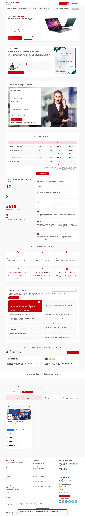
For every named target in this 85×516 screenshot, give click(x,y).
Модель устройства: (15, 101)
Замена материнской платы (16, 146)
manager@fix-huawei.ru (64, 477)
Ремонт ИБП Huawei (37, 478)
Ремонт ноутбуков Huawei (38, 466)
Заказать (71, 146)
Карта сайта (8, 497)
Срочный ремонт (22, 8)
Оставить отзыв (72, 352)
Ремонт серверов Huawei (38, 468)
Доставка (40, 8)
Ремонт (10, 48)
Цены (28, 8)
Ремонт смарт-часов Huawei (39, 473)
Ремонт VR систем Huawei (38, 476)
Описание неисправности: (17, 107)
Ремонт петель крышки (15, 157)
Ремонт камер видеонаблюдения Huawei (42, 481)
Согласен (63, 512)
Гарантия (16, 48)
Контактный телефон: (16, 90)
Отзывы (36, 8)
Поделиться (60, 501)
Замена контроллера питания (16, 150)
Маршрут (11, 429)
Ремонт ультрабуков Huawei (39, 484)
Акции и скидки (51, 8)
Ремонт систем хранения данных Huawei (42, 486)
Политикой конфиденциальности (33, 393)
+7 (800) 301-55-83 (35, 3)
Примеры (8, 472)
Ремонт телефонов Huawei (39, 463)
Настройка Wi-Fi (13, 153)
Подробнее (18, 262)
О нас (32, 8)
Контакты (66, 8)
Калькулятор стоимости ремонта (13, 489)
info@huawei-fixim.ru (64, 474)
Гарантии (45, 8)
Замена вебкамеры (14, 161)
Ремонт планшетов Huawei (39, 471)
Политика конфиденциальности (42, 508)
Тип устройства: (14, 96)
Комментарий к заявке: (16, 112)
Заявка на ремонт (59, 8)
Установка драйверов (15, 164)
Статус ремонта (75, 8)
